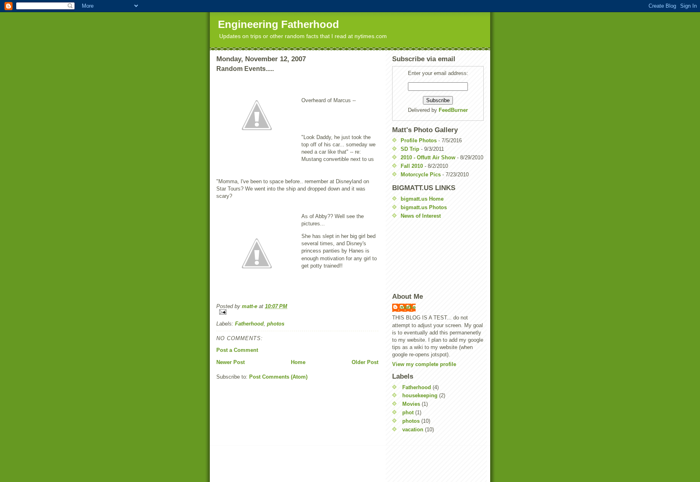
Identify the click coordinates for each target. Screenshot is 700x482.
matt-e (408, 307)
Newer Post (230, 362)
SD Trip (410, 149)
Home (298, 362)
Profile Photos (419, 140)
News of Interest (421, 216)
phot (408, 412)
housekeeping (420, 395)
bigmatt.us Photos (424, 207)
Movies (411, 404)
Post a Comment (237, 350)
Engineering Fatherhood (278, 24)
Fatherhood (249, 324)
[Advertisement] (428, 255)
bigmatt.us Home (422, 199)
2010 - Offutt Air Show (428, 157)
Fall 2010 (412, 166)
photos (275, 324)
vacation (412, 429)
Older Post (365, 362)
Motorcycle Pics (421, 174)
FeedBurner (453, 110)
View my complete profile (424, 364)
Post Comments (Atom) (278, 377)
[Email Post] (297, 312)
